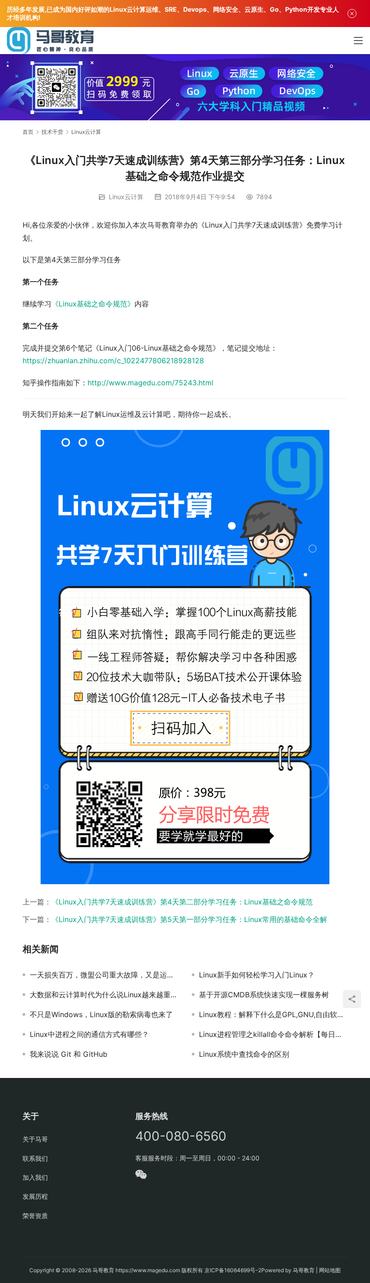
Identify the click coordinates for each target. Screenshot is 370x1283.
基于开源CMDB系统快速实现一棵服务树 (264, 995)
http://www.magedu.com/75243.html (150, 382)
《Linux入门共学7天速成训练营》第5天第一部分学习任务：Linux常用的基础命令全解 (189, 919)
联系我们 (35, 1158)
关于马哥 (35, 1139)
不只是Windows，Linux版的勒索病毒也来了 (101, 1014)
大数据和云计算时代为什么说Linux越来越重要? (104, 995)
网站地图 (330, 1270)
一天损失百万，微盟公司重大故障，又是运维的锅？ (104, 975)
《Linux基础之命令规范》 (92, 303)
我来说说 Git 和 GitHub (68, 1054)
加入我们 (35, 1177)
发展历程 (35, 1196)
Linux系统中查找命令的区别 (244, 1054)
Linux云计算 (126, 197)
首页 (28, 131)
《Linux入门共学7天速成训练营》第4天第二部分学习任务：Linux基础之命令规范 (182, 901)
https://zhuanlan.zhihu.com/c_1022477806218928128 (113, 360)
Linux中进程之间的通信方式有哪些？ (89, 1034)
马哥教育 (103, 1270)
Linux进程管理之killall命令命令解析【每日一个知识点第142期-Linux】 (273, 1034)
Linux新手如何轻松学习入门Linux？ (256, 975)
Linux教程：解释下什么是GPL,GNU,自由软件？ (273, 1014)
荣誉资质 (35, 1215)
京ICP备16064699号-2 (232, 1270)
